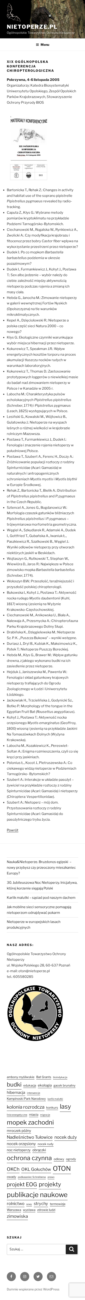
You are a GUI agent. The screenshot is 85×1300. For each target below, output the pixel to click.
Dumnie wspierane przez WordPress (33, 1289)
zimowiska (17, 1216)
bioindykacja (60, 1077)
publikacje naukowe (37, 1195)
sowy (29, 1204)
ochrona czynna (29, 1158)
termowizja (57, 1204)
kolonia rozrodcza (25, 1107)
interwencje (33, 1093)
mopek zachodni (30, 1122)
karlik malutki (55, 1098)
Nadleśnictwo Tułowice (30, 1137)
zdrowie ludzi (46, 1210)
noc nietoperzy (19, 1150)
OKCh (13, 1169)
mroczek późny (19, 1130)
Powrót (12, 830)
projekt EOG (22, 1184)
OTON (62, 1168)
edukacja (29, 1085)
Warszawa (14, 1210)
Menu (45, 44)
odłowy (59, 1159)
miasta (33, 1114)
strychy (41, 1203)
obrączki (39, 1150)
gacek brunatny (64, 1085)
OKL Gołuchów (36, 1169)
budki (14, 1084)
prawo (51, 1177)
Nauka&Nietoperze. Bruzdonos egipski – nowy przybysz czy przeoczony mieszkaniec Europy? (41, 867)
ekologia (45, 1085)
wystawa (29, 1210)
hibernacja (16, 1092)
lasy (65, 1106)
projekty (50, 1184)
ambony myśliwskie (20, 1077)
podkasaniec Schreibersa (32, 1177)
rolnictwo (15, 1203)
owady (11, 1177)
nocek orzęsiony (21, 1143)
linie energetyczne (17, 1114)
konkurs (52, 1107)
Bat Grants (43, 1077)
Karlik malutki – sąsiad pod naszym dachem (41, 898)
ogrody (71, 1159)
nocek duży (65, 1137)
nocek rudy (45, 1144)
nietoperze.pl (32, 26)
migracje (45, 1114)
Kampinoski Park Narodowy (26, 1098)
